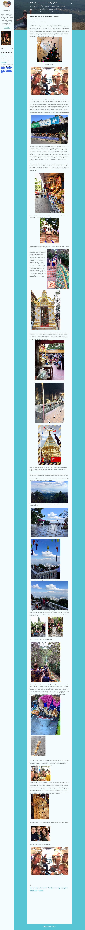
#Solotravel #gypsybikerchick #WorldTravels (41, 888)
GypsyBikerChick (7, 10)
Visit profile (7, 27)
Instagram (3, 53)
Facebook (3, 55)
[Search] (71, 3)
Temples (41, 890)
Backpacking (57, 888)
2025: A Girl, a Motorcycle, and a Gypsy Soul (43, 3)
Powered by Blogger (50, 926)
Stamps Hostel (33, 890)
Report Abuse (4, 62)
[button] (68, 17)
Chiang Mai (64, 888)
